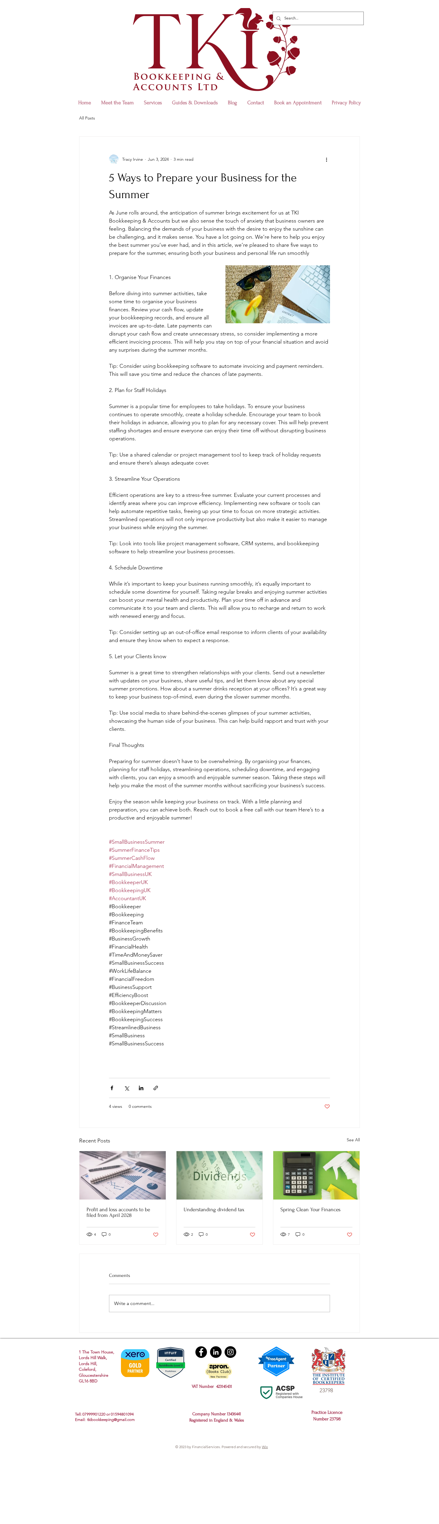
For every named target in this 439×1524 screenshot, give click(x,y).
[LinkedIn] (216, 1352)
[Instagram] (230, 1352)
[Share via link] (156, 1088)
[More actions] (326, 159)
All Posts (87, 118)
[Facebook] (201, 1352)
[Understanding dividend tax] (219, 1175)
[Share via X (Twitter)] (126, 1088)
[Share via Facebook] (112, 1088)
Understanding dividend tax (214, 1209)
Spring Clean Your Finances (310, 1209)
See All (353, 1139)
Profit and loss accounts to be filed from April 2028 (118, 1212)
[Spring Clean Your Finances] (316, 1175)
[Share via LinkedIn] (141, 1088)
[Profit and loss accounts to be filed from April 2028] (122, 1175)
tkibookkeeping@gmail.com (111, 1419)
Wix (265, 1447)
